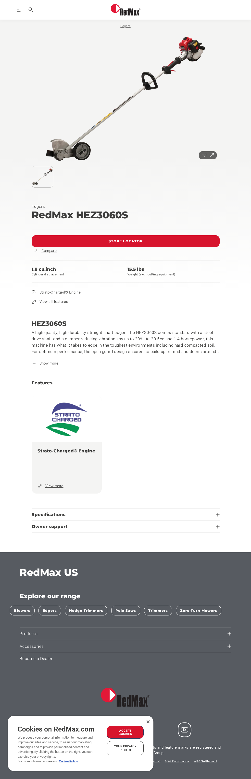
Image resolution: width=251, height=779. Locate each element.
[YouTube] (184, 729)
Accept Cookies (125, 732)
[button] (126, 99)
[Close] (148, 722)
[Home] (125, 10)
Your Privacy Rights (125, 748)
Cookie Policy (68, 761)
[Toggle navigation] (19, 10)
